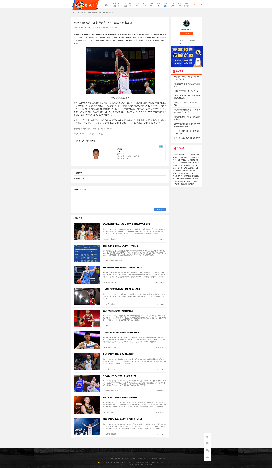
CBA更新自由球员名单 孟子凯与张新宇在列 (119, 376)
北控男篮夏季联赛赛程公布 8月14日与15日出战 (120, 246)
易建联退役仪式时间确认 (187, 157)
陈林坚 (113, 304)
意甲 (158, 3)
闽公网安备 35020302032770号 (110, 462)
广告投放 (140, 458)
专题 (145, 6)
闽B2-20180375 (155, 462)
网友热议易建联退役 (184, 163)
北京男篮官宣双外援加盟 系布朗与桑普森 (118, 354)
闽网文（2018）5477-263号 (127, 462)
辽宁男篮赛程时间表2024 (181, 155)
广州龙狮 (91, 134)
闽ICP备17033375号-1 (167, 462)
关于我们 (110, 458)
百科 (151, 6)
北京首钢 (113, 282)
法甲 (165, 3)
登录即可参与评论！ (82, 189)
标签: (76, 134)
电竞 (179, 6)
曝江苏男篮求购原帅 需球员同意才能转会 (118, 311)
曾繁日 (113, 412)
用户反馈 (147, 458)
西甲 (151, 3)
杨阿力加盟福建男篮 (183, 178)
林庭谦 (114, 434)
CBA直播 (176, 184)
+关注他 (186, 33)
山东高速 (107, 304)
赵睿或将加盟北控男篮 (186, 173)
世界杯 (186, 6)
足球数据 (127, 3)
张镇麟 (113, 239)
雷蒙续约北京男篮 (187, 184)
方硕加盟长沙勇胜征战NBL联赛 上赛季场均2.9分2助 (122, 267)
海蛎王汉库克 (186, 29)
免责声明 (125, 458)
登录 (195, 4)
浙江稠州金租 (109, 390)
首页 (106, 5)
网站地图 (162, 458)
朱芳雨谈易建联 (186, 165)
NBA (158, 6)
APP (172, 6)
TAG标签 (154, 458)
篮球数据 (127, 6)
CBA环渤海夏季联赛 (111, 260)
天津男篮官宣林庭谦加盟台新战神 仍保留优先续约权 (122, 419)
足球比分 (116, 3)
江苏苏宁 (113, 325)
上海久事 (107, 239)
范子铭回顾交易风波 (190, 181)
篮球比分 (116, 6)
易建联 (100, 134)
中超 (179, 3)
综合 (138, 6)
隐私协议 (118, 458)
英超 (145, 3)
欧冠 (138, 3)
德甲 (172, 3)
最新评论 (78, 173)
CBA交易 (108, 325)
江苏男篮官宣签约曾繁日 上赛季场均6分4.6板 (120, 397)
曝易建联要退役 (181, 170)
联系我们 (132, 458)
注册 (200, 4)
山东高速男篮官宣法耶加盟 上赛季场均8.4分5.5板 (121, 289)
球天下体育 (84, 5)
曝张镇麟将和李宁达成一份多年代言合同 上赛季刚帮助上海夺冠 (127, 224)
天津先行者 (108, 434)
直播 (186, 3)
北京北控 (119, 260)
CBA (165, 6)
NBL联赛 (107, 282)
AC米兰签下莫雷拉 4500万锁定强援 (186, 91)
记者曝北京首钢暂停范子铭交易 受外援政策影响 (121, 332)
